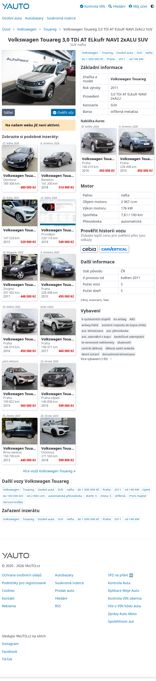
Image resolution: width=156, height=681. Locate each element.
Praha (111, 59)
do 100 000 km (13, 496)
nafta (149, 53)
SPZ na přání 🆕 (120, 575)
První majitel (137, 496)
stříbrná (120, 496)
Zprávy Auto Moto (122, 613)
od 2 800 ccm (36, 496)
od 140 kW (136, 59)
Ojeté (146, 489)
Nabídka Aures (93, 121)
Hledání (61, 598)
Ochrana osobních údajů (21, 575)
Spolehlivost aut (121, 621)
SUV (139, 53)
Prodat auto (64, 590)
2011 (122, 59)
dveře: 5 (91, 496)
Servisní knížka (13, 502)
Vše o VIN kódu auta (124, 606)
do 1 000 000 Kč (92, 59)
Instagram (10, 643)
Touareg (50, 29)
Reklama (9, 606)
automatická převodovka (65, 496)
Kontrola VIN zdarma (125, 598)
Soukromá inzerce (61, 18)
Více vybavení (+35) (94, 359)
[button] (63, 112)
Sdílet (8, 112)
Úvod (6, 29)
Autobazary (34, 18)
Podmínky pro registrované (24, 583)
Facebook (9, 651)
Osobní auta (12, 18)
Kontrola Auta (119, 583)
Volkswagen (27, 29)
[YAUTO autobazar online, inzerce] (15, 6)
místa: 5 (105, 496)
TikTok (7, 659)
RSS (58, 606)
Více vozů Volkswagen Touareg (48, 471)
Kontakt (8, 598)
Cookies (8, 590)
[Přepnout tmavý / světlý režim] (152, 6)
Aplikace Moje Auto (123, 590)
